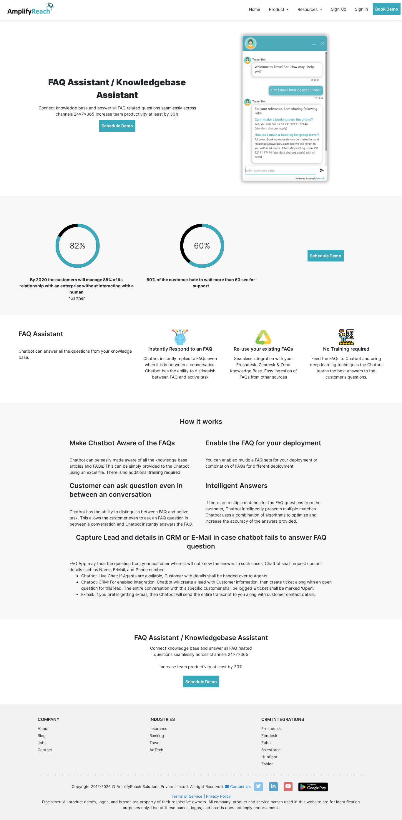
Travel (154, 742)
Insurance (158, 728)
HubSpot (269, 756)
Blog (42, 735)
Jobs (42, 742)
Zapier (267, 763)
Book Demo (386, 8)
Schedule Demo (117, 125)
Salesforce (271, 749)
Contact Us (240, 786)
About (43, 728)
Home (254, 9)
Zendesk (269, 735)
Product (277, 9)
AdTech (156, 749)
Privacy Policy (218, 796)
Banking (156, 735)
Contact (45, 749)
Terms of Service (187, 796)
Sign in (361, 8)
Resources (308, 9)
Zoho (266, 742)
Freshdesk (271, 728)
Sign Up (338, 8)
